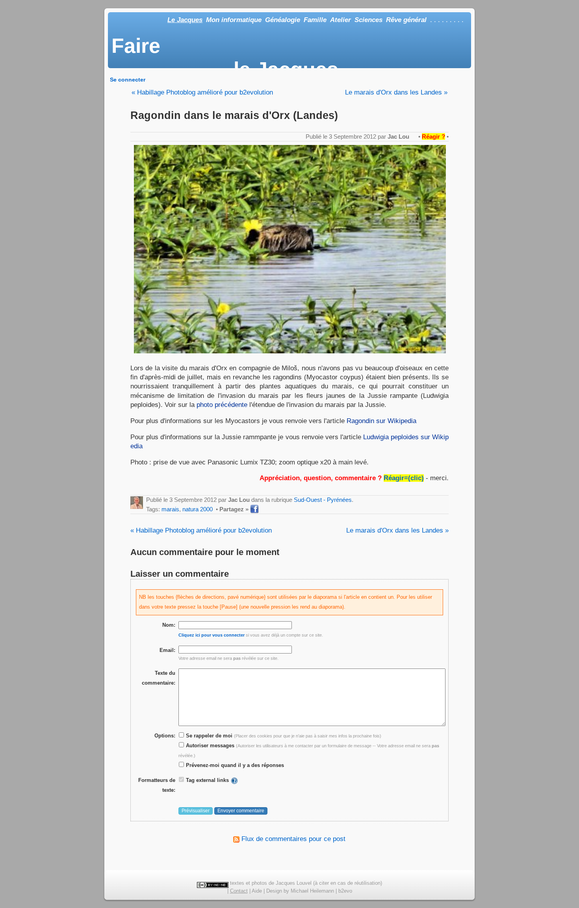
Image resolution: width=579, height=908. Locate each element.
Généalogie (282, 20)
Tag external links (207, 780)
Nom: (168, 625)
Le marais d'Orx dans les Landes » (396, 92)
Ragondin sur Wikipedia (381, 421)
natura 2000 (197, 509)
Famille (315, 20)
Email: (167, 650)
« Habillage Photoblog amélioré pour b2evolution (202, 92)
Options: (164, 736)
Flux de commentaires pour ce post (292, 839)
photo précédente (222, 405)
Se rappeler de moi (208, 736)
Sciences (368, 20)
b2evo (345, 891)
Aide (257, 891)
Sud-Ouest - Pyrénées (323, 499)
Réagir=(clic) (404, 478)
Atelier (340, 20)
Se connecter (127, 79)
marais (170, 509)
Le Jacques (184, 20)
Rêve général (406, 20)
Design (274, 891)
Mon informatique (234, 20)
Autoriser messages (209, 745)
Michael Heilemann (312, 891)
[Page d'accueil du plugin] (234, 780)
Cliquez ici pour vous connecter (211, 635)
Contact (239, 891)
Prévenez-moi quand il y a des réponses (234, 765)
